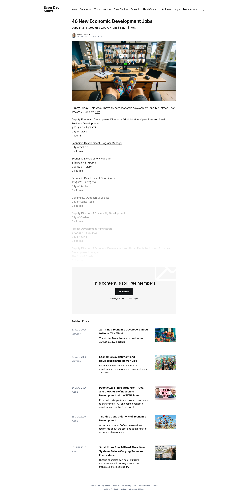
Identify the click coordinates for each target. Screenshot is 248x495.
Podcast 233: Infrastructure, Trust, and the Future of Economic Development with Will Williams (121, 391)
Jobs (105, 9)
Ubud (141, 489)
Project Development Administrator (92, 228)
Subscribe (124, 291)
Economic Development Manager (91, 158)
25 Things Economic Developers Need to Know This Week (123, 331)
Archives (166, 9)
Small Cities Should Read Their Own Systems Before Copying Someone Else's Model (122, 451)
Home (74, 9)
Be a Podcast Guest (142, 486)
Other (134, 9)
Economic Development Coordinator (93, 178)
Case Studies (121, 9)
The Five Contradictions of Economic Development (122, 418)
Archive (116, 486)
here (97, 111)
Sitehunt (114, 489)
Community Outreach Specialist (90, 197)
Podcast (84, 9)
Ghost (134, 489)
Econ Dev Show (52, 9)
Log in (177, 9)
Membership (190, 9)
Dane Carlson (83, 34)
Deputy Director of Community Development (98, 213)
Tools (97, 9)
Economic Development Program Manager (97, 143)
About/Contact (150, 9)
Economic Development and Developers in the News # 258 (118, 358)
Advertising (126, 486)
